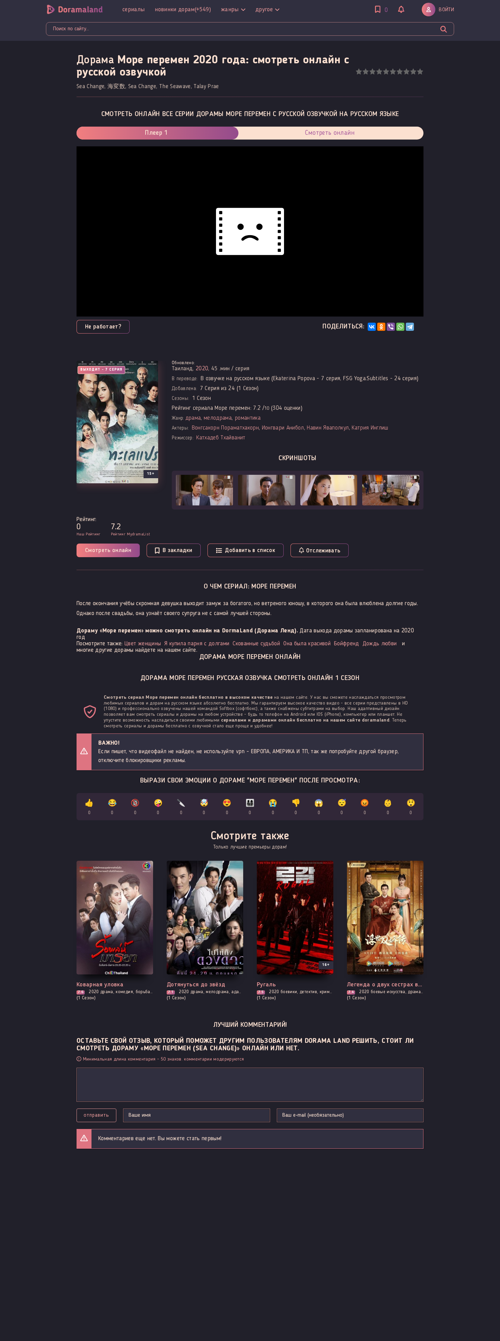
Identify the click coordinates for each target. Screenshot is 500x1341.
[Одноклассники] (381, 327)
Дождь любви (380, 644)
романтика (248, 418)
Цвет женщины (142, 644)
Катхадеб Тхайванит (220, 438)
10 (419, 71)
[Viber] (391, 327)
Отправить (96, 1115)
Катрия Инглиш (370, 428)
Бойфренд (346, 644)
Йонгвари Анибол (283, 428)
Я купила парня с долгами (196, 644)
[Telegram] (410, 327)
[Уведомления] (401, 10)
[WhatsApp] (400, 327)
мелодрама (218, 418)
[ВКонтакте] (372, 327)
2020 (202, 369)
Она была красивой (307, 644)
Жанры (230, 9)
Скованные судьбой (256, 644)
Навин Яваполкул (328, 428)
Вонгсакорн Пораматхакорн (225, 428)
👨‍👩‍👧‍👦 (250, 807)
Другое (264, 9)
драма (193, 418)
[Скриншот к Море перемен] (204, 490)
